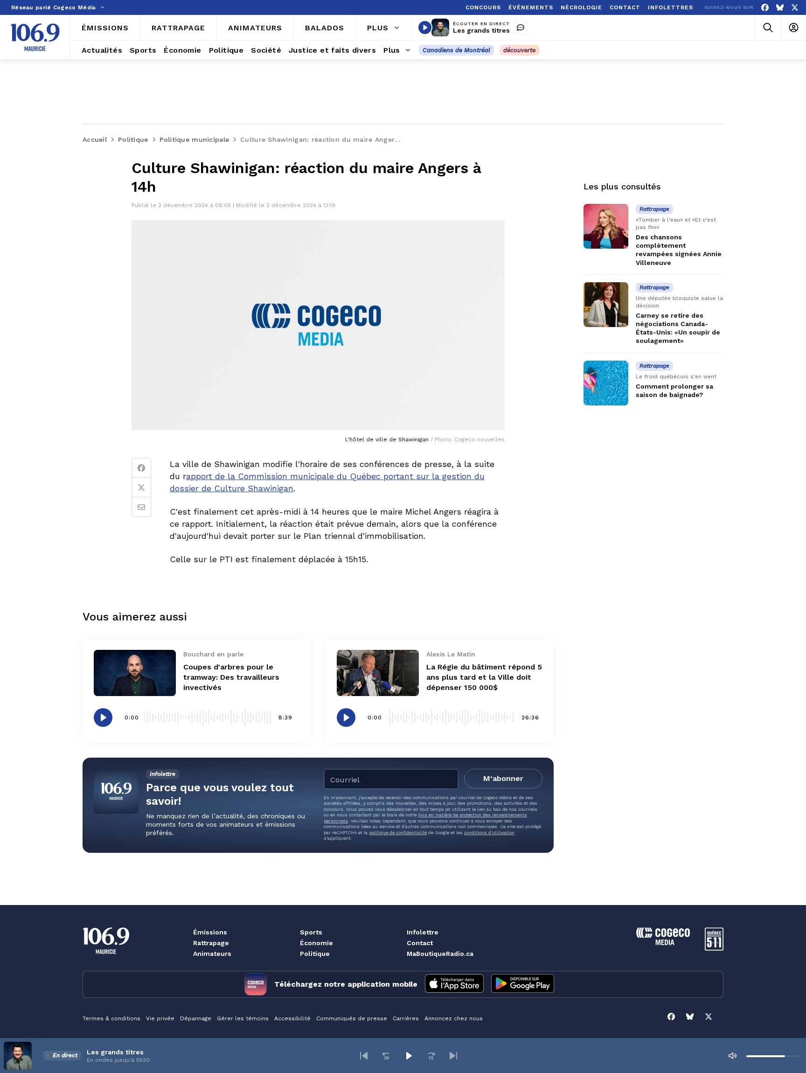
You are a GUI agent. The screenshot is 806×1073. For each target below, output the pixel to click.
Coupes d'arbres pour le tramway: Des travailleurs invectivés (231, 677)
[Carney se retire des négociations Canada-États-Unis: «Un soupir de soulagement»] (606, 304)
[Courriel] (141, 507)
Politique (315, 953)
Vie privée (160, 1018)
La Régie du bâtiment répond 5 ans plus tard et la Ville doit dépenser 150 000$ (484, 677)
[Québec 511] (714, 948)
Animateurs (212, 953)
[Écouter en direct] (424, 27)
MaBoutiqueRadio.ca (440, 953)
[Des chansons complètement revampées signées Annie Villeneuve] (606, 226)
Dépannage (195, 1018)
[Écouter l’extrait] (103, 717)
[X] (795, 7)
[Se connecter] (793, 28)
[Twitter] (141, 487)
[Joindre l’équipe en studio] (521, 28)
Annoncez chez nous (453, 1018)
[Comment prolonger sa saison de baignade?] (606, 383)
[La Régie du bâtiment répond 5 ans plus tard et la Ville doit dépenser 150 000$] (378, 673)
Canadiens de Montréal (456, 50)
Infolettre (422, 932)
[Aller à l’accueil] (35, 37)
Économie (316, 943)
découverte (519, 50)
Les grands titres (481, 30)
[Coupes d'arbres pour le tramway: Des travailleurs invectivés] (135, 673)
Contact (420, 943)
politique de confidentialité (398, 832)
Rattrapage (211, 943)
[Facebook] (765, 7)
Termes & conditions (111, 1018)
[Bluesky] (780, 7)
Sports (311, 932)
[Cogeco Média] (663, 942)
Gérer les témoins (243, 1018)
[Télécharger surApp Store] (454, 984)
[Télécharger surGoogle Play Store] (522, 984)
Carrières (406, 1018)
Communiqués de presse (351, 1018)
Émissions (210, 932)
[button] (363, 1055)
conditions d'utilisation (489, 832)
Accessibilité (292, 1018)
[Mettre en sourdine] (732, 1055)
